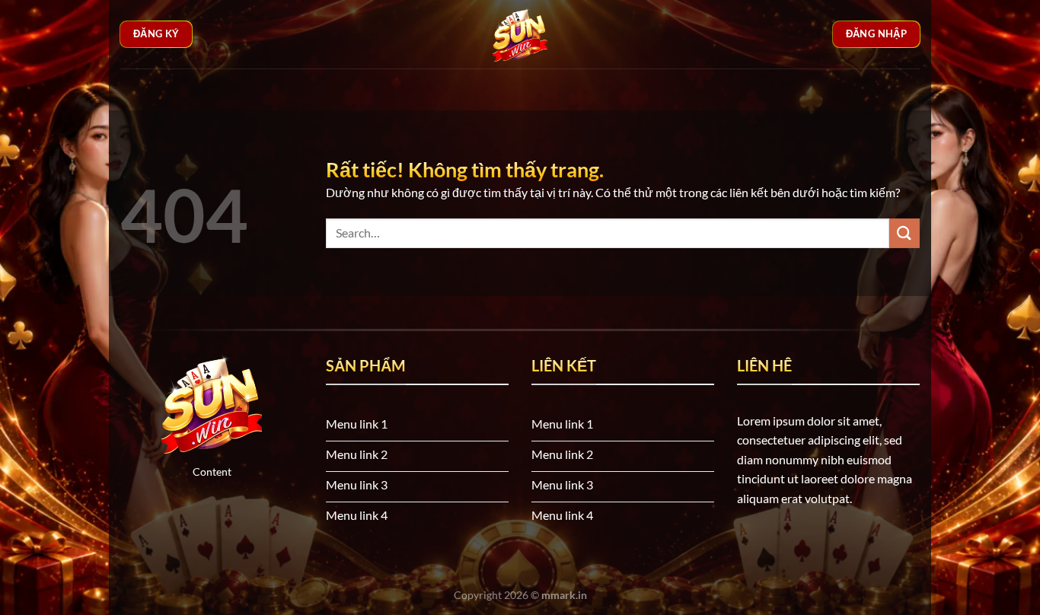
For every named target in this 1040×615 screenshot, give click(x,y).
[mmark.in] (520, 34)
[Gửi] (904, 233)
